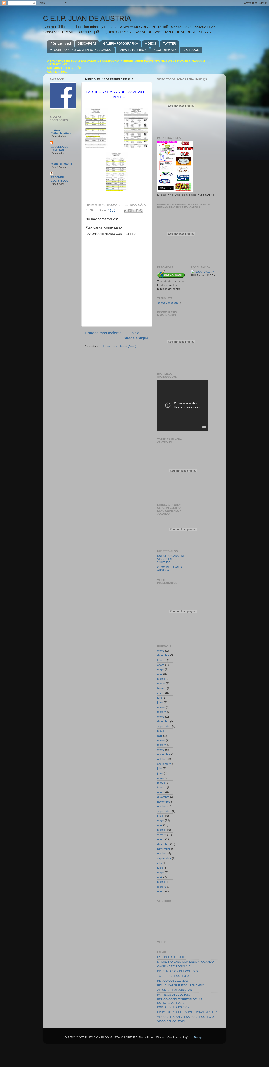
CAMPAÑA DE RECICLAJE (173, 966)
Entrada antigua (134, 338)
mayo (160, 669)
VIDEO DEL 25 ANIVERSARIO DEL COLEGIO (185, 1016)
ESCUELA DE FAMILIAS (59, 149)
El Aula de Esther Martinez (61, 132)
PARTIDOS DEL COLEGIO (173, 994)
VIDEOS (150, 43)
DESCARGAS (87, 43)
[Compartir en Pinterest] (141, 211)
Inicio (135, 333)
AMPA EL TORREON (133, 49)
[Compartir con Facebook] (137, 211)
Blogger (198, 1037)
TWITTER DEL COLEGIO (173, 976)
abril (159, 674)
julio (159, 697)
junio (160, 702)
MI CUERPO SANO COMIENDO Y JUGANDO (81, 49)
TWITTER (169, 43)
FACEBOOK (191, 49)
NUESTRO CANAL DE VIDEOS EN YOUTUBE (171, 559)
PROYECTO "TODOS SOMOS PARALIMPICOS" (187, 1012)
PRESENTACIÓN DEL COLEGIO (177, 971)
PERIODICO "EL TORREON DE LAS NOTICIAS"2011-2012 (179, 1001)
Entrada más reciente (103, 333)
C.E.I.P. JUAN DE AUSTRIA (87, 18)
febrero (161, 660)
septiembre (164, 726)
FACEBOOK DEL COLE (171, 957)
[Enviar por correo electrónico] (126, 211)
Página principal (61, 43)
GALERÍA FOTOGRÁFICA (120, 43)
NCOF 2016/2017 (164, 49)
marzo (161, 678)
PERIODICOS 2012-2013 (173, 980)
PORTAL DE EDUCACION (173, 1007)
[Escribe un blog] (130, 211)
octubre (162, 759)
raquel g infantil (61, 163)
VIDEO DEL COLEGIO (171, 1021)
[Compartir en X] (133, 211)
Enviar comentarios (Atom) (119, 346)
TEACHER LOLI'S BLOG (60, 179)
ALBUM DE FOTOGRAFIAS (174, 990)
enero (160, 650)
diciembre (163, 655)
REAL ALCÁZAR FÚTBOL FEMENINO (180, 985)
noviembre (163, 754)
